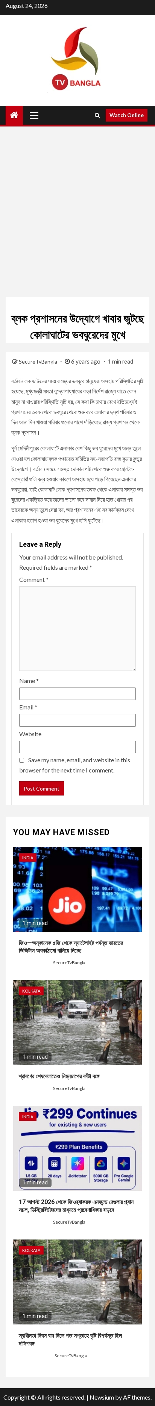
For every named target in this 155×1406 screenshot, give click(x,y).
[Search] (97, 115)
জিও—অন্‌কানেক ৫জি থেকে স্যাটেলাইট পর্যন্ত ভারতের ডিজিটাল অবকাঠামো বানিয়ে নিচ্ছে (71, 946)
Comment (34, 579)
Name (29, 680)
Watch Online (126, 115)
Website (30, 733)
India (27, 857)
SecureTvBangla (38, 361)
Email (28, 707)
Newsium (102, 1397)
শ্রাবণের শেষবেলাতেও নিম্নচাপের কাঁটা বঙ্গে (59, 1076)
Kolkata (31, 990)
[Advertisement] (77, 212)
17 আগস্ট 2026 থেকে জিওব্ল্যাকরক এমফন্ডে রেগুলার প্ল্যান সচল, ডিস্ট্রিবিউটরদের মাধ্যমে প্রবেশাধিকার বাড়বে (76, 1205)
